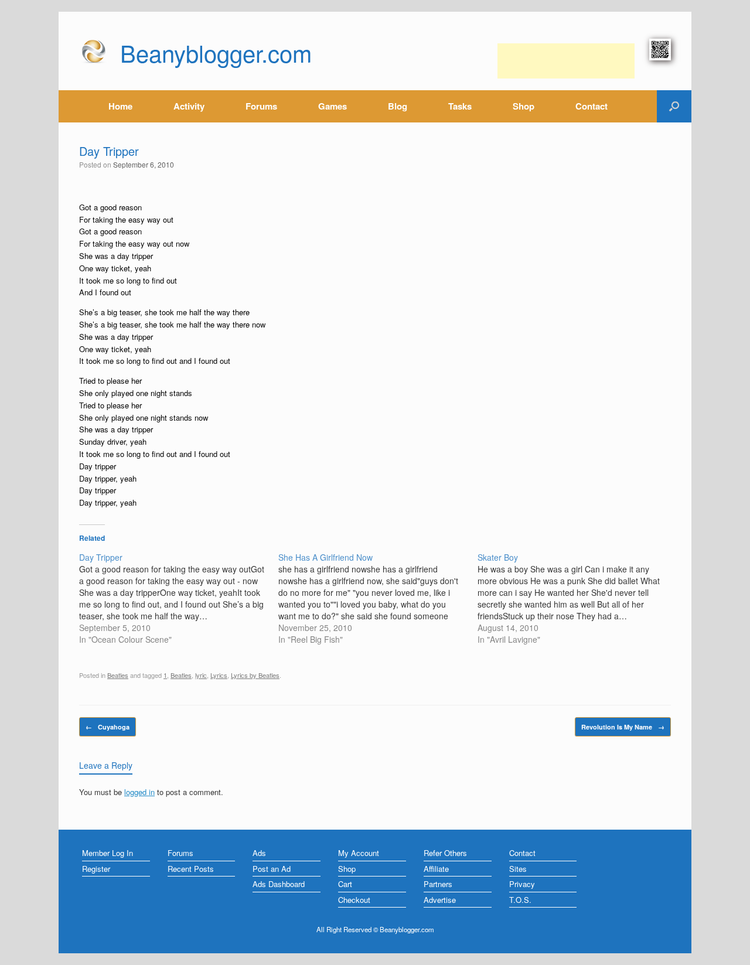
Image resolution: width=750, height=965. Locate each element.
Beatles (117, 675)
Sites (518, 868)
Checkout (354, 899)
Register (96, 868)
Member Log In (107, 852)
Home (120, 106)
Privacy (522, 883)
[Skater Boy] (577, 598)
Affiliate (436, 868)
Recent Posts (191, 868)
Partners (438, 883)
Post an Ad (272, 868)
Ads (259, 852)
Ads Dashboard (279, 883)
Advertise (440, 899)
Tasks (460, 106)
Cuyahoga (107, 726)
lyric (201, 675)
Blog (397, 106)
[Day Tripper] (178, 598)
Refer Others (445, 852)
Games (332, 106)
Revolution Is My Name (622, 726)
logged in (139, 791)
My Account (358, 852)
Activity (188, 106)
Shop (523, 106)
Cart (345, 883)
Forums (261, 106)
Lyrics (218, 675)
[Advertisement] (566, 61)
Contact (591, 106)
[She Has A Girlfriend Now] (378, 598)
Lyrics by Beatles (255, 675)
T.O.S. (520, 899)
